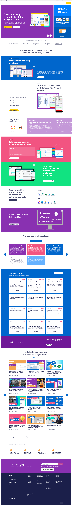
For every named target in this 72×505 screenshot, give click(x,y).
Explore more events (58, 273)
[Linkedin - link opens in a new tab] (9, 498)
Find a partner (29, 481)
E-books (47, 480)
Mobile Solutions (58, 0)
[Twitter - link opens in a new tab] (14, 498)
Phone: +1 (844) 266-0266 (12, 479)
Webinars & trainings (49, 477)
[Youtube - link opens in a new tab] (11, 498)
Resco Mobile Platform (40, 476)
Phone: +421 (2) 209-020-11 (12, 485)
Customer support (9, 0)
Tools (39, 198)
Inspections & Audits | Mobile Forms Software (40, 480)
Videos (47, 483)
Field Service (38, 477)
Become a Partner (16, 27)
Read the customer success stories (36, 241)
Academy (47, 482)
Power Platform (29, 494)
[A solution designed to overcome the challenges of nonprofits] (22, 174)
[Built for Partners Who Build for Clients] (50, 220)
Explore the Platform (8, 27)
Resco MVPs (29, 477)
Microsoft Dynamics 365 (30, 493)
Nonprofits (66, 0)
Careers (56, 480)
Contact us (56, 482)
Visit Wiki (39, 455)
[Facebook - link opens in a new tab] (13, 498)
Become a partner (29, 480)
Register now (62, 36)
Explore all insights (35, 357)
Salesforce (28, 495)
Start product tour (12, 455)
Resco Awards (29, 476)
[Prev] (10, 132)
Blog (46, 476)
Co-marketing (29, 482)
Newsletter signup (48, 488)
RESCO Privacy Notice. (48, 467)
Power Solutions (63, 0)
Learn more (62, 24)
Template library (48, 481)
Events (56, 477)
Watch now (17, 290)
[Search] (64, 3)
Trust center (47, 487)
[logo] (2, 3)
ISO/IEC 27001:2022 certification (16, 247)
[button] (70, 0)
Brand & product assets (58, 481)
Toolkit (55, 0)
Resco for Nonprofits (39, 483)
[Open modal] (22, 71)
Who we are (57, 476)
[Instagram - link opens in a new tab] (16, 498)
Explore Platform (41, 77)
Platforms (40, 190)
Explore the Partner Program (14, 224)
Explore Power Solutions (14, 158)
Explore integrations (13, 200)
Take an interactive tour (14, 110)
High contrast (3, 0)
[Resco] (17, 475)
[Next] (12, 132)
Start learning (26, 455)
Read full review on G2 (48, 131)
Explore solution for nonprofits (48, 180)
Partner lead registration (30, 483)
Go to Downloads (54, 455)
